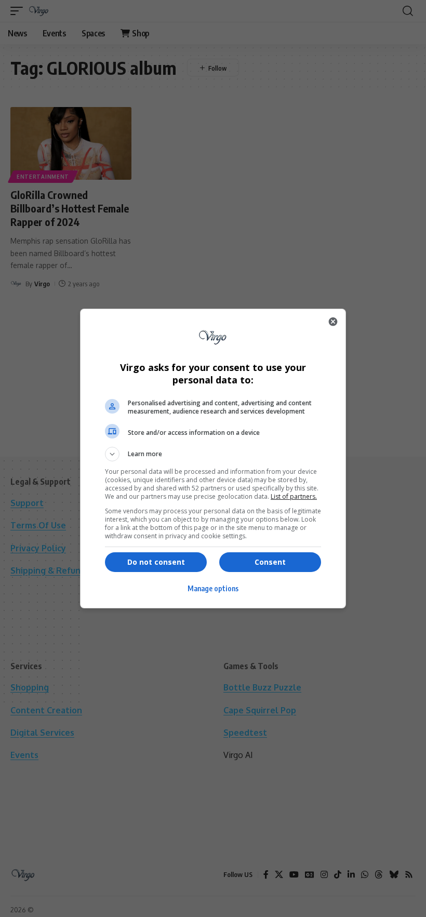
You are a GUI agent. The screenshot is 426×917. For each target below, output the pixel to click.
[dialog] (213, 458)
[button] (213, 454)
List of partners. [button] (294, 496)
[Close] (333, 321)
